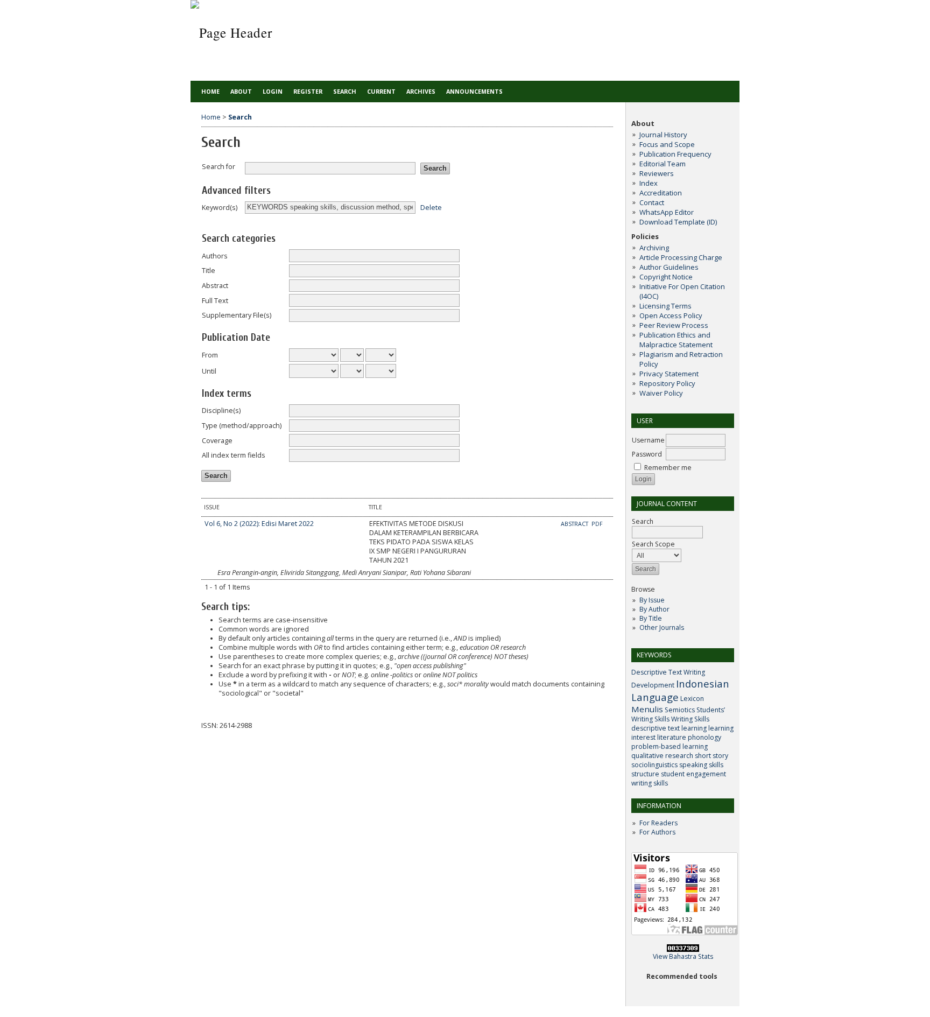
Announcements (474, 91)
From (210, 355)
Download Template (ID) (678, 222)
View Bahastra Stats (683, 956)
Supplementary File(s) (236, 315)
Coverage (217, 440)
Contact (651, 202)
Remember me (668, 467)
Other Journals (661, 627)
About (241, 91)
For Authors (657, 832)
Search (642, 521)
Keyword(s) (219, 207)
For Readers (658, 822)
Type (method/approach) (241, 425)
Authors (215, 256)
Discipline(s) (221, 410)
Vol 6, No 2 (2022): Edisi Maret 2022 (259, 523)
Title (208, 270)
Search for (218, 166)
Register (307, 91)
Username (648, 440)
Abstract (215, 285)
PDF (597, 524)
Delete (431, 207)
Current (381, 91)
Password (647, 454)
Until (209, 371)
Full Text (215, 300)
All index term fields (233, 455)
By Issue (652, 600)
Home (210, 91)
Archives (420, 91)
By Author (654, 609)
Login (273, 91)
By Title (650, 618)
